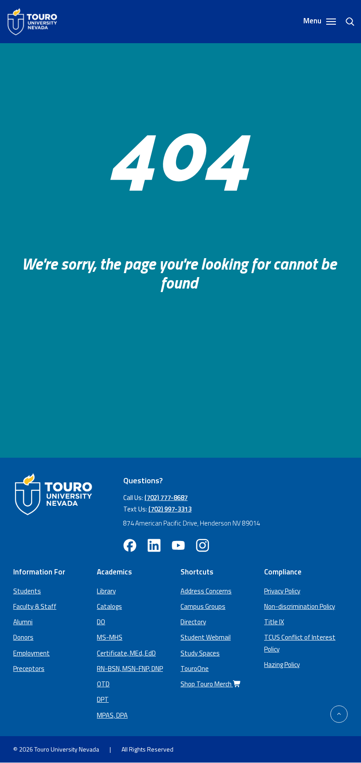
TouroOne (194, 668)
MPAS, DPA (112, 715)
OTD (103, 684)
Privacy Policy (282, 591)
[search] (346, 21)
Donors (23, 637)
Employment (31, 653)
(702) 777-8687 (166, 498)
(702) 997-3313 (170, 509)
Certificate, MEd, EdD (126, 653)
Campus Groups (202, 606)
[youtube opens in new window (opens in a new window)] (178, 545)
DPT (103, 699)
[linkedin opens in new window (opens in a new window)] (154, 545)
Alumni (23, 622)
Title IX (274, 622)
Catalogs (109, 606)
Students (27, 591)
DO (101, 622)
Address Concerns (206, 591)
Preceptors (28, 668)
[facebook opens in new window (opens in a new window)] (129, 545)
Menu (313, 21)
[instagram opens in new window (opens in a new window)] (202, 545)
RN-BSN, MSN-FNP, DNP (130, 668)
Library (106, 591)
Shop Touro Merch (206, 684)
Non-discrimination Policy (299, 606)
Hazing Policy (282, 664)
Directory (193, 622)
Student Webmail (205, 637)
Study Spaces (200, 653)
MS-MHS (109, 637)
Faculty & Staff (34, 606)
